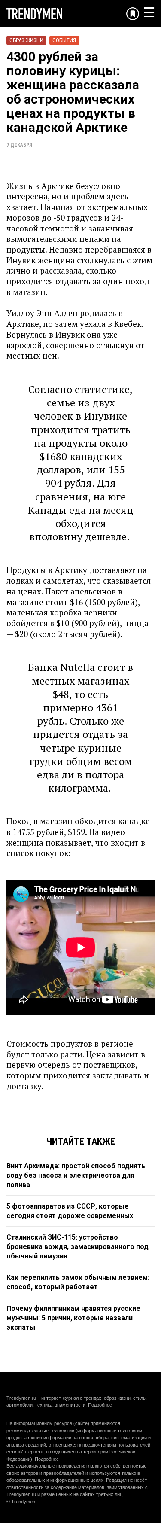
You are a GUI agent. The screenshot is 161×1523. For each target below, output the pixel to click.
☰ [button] (149, 12)
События (64, 40)
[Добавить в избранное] (132, 13)
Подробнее (100, 1404)
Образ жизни (26, 40)
